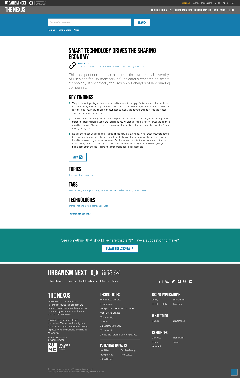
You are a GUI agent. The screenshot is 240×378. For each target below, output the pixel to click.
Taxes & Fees (139, 190)
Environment (179, 299)
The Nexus (185, 3)
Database (156, 337)
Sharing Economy (90, 190)
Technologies (159, 10)
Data (106, 206)
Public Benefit (125, 190)
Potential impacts (181, 10)
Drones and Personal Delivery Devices (118, 334)
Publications (206, 3)
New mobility (75, 190)
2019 (80, 66)
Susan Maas (89, 66)
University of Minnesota (136, 66)
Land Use (104, 350)
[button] (159, 10)
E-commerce (106, 304)
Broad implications (206, 10)
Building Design (128, 350)
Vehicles (104, 190)
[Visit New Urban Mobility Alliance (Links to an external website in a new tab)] (59, 347)
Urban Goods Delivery (110, 326)
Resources (160, 332)
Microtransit (106, 330)
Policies (114, 190)
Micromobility (107, 317)
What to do (227, 10)
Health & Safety (159, 304)
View (75, 157)
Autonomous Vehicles (110, 299)
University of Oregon (71, 369)
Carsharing (105, 321)
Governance (179, 321)
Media (217, 3)
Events (196, 3)
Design (155, 321)
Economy (88, 175)
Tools (175, 342)
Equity (155, 299)
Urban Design (106, 359)
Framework (178, 337)
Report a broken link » (80, 213)
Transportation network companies (85, 206)
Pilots (155, 342)
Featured (156, 346)
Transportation (76, 175)
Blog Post (83, 63)
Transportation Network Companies (117, 308)
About (225, 3)
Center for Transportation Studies (110, 66)
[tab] (51, 30)
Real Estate (126, 354)
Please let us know (118, 248)
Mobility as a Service (110, 312)
